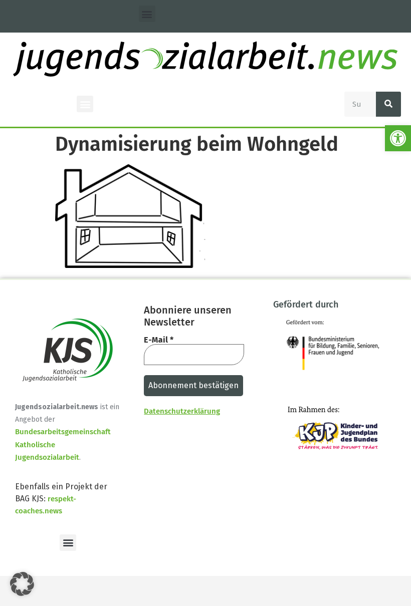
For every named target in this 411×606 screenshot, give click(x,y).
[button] (398, 138)
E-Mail (158, 340)
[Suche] (388, 104)
